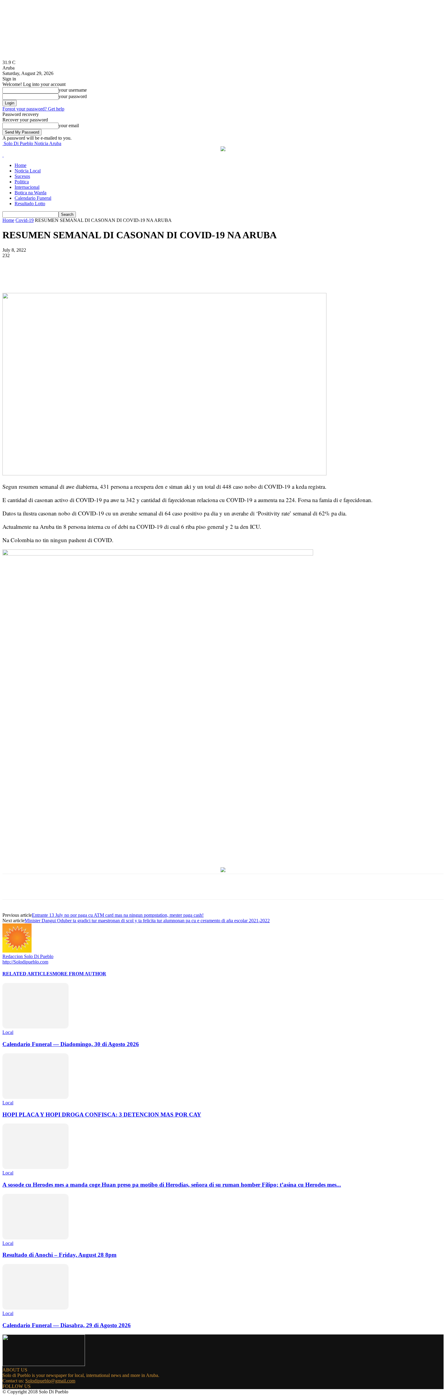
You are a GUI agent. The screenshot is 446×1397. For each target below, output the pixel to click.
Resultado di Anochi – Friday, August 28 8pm (59, 1255)
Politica (22, 181)
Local (7, 1032)
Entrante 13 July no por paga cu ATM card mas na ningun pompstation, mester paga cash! (118, 915)
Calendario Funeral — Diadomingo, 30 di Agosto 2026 (70, 1044)
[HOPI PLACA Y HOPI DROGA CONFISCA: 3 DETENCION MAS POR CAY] (35, 1097)
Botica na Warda (30, 192)
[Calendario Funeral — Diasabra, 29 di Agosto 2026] (35, 1307)
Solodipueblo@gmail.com (50, 1380)
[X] (80, 275)
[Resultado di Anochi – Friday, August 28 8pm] (35, 1237)
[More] (145, 275)
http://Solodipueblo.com (25, 961)
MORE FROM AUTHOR (79, 973)
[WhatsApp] (123, 275)
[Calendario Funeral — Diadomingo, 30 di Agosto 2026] (35, 1026)
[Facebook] (58, 275)
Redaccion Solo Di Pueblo (27, 956)
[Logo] (3, 155)
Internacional (27, 187)
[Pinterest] (102, 275)
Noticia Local (28, 170)
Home (20, 165)
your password (73, 96)
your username (73, 90)
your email (69, 125)
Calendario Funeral (33, 198)
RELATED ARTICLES (27, 973)
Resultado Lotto (30, 203)
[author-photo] (17, 950)
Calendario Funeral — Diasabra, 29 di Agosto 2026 (66, 1325)
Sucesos (22, 176)
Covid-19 (24, 220)
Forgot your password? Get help (33, 108)
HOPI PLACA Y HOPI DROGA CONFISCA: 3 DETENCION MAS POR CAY (101, 1114)
